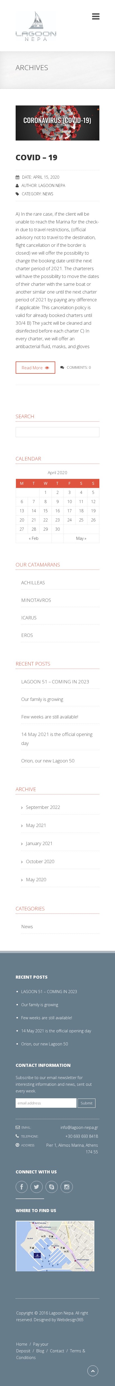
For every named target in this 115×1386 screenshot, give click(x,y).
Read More (33, 367)
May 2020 (36, 879)
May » (81, 538)
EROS (27, 635)
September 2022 (43, 807)
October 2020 (40, 861)
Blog (43, 1350)
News (48, 193)
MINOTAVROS (36, 600)
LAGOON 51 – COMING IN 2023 (55, 681)
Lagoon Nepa (52, 185)
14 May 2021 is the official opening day (56, 1030)
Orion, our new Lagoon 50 (48, 760)
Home (24, 1344)
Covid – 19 (36, 157)
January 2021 (39, 843)
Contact (60, 1350)
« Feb (34, 538)
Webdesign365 (70, 1319)
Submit (86, 1103)
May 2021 (36, 825)
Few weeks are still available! (49, 716)
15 (45, 510)
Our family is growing (42, 699)
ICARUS (29, 617)
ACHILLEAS (33, 582)
